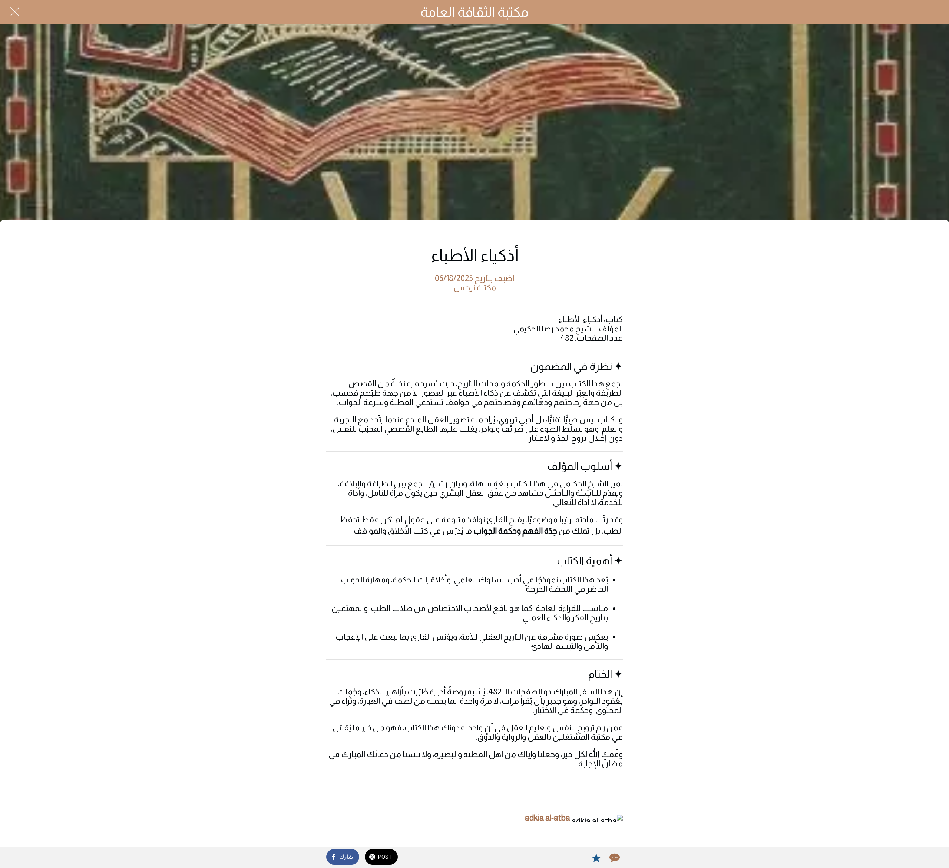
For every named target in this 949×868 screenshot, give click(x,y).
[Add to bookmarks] (596, 858)
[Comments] (614, 858)
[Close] (14, 11)
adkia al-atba (547, 817)
